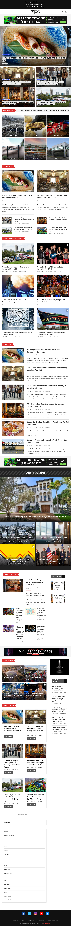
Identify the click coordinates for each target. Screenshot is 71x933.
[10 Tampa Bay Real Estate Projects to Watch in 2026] (17, 533)
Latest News (29, 4)
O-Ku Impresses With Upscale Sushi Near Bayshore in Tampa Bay (17, 196)
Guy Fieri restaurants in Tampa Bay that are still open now (58, 582)
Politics (6, 865)
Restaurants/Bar (8, 873)
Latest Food (7, 344)
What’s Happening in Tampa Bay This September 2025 (20, 613)
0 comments (59, 602)
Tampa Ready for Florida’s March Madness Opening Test (34, 695)
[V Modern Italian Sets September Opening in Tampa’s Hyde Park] (17, 97)
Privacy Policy (40, 920)
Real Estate (7, 869)
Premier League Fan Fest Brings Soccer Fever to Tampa (34, 677)
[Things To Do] (58, 126)
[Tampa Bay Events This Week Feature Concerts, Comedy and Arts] (18, 286)
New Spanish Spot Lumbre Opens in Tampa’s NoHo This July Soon (39, 110)
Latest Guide (56, 576)
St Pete (6, 881)
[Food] (35, 126)
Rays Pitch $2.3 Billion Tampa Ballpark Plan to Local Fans (12, 695)
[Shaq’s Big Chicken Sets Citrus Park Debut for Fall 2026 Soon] (13, 428)
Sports (5, 877)
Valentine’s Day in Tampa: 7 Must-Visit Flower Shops (58, 596)
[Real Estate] (58, 149)
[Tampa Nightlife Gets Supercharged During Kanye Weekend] (18, 319)
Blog (23, 920)
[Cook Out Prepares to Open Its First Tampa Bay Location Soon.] (13, 446)
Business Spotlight (9, 835)
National (6, 862)
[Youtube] (32, 6)
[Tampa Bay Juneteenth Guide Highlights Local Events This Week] (53, 319)
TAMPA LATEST (47, 923)
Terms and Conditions (53, 920)
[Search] (61, 11)
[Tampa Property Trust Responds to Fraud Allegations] (53, 555)
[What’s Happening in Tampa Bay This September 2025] (8, 611)
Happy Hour (7, 850)
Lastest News (7, 166)
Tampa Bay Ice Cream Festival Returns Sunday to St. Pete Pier (23, 228)
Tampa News (7, 884)
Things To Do (7, 888)
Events (43, 4)
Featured (6, 842)
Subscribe (37, 4)
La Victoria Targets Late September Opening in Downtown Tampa (24, 219)
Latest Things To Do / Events (12, 238)
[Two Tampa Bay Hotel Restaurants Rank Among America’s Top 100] (17, 77)
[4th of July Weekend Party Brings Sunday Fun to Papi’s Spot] (53, 286)
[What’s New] (13, 149)
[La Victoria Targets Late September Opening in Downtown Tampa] (53, 77)
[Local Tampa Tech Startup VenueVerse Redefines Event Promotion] (30, 628)
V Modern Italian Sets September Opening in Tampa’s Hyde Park (59, 218)
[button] (18, 110)
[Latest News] (13, 126)
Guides (5, 846)
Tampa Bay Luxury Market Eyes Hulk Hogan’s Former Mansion (36, 516)
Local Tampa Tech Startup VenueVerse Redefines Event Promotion (41, 630)
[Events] (35, 149)
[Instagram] (29, 6)
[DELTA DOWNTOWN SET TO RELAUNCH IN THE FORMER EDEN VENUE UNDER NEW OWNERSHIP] (8, 628)
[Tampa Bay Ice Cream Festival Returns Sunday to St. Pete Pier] (53, 97)
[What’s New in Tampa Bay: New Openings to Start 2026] (13, 585)
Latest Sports (8, 660)
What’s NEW (7, 900)
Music (5, 858)
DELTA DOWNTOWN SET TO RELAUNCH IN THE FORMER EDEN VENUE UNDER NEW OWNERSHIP (20, 632)
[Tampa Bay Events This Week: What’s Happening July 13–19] (53, 253)
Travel (5, 892)
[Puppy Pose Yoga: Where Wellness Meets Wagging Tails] (30, 611)
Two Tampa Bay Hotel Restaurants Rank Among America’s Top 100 (52, 196)
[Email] (34, 6)
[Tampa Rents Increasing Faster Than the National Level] (53, 533)
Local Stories (7, 854)
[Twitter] (27, 6)
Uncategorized (8, 896)
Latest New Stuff (11, 574)
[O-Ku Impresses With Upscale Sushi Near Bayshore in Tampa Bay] (35, 46)
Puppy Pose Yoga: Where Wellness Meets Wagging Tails (41, 612)
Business (6, 831)
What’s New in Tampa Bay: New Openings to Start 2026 (34, 582)
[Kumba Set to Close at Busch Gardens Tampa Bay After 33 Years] (42, 230)
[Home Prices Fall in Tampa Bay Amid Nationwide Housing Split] (17, 555)
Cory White (5, 200)
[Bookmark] (63, 11)
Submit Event (15, 920)
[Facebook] (23, 913)
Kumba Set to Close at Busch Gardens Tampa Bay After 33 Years (58, 229)
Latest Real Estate (35, 473)
